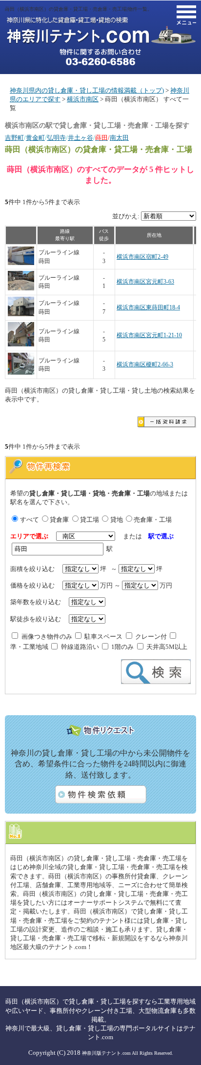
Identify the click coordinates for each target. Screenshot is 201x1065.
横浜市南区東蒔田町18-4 (148, 307)
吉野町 (14, 137)
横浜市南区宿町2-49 (142, 257)
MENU (186, 15)
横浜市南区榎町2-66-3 (145, 364)
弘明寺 (56, 137)
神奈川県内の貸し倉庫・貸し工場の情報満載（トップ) (87, 90)
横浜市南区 (83, 99)
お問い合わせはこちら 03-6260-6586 (100, 57)
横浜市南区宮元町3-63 (145, 282)
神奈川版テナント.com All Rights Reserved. (127, 1053)
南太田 (119, 137)
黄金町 (35, 137)
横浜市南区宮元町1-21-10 (149, 335)
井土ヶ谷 (80, 137)
